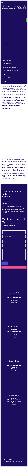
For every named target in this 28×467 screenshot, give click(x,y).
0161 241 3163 (17, 6)
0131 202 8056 (14, 329)
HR (8, 22)
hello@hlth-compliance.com (8, 8)
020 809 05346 (14, 398)
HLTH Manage (10, 25)
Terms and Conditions (10, 461)
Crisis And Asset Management (14, 17)
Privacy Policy (19, 461)
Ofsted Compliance (11, 14)
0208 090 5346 (8, 6)
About (8, 28)
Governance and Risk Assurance (14, 20)
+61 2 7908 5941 (14, 364)
